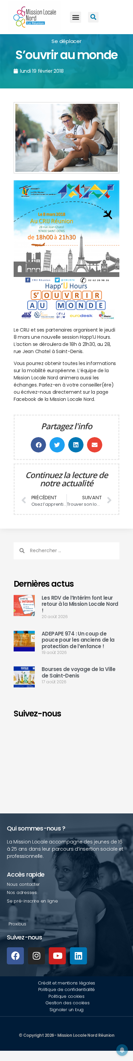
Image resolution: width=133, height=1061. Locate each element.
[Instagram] (36, 955)
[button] (75, 17)
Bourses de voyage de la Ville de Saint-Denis (78, 672)
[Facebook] (15, 955)
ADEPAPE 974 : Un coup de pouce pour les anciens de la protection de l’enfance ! (78, 640)
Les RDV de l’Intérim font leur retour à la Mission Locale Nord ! (80, 604)
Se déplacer (66, 41)
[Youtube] (57, 955)
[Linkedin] (78, 955)
